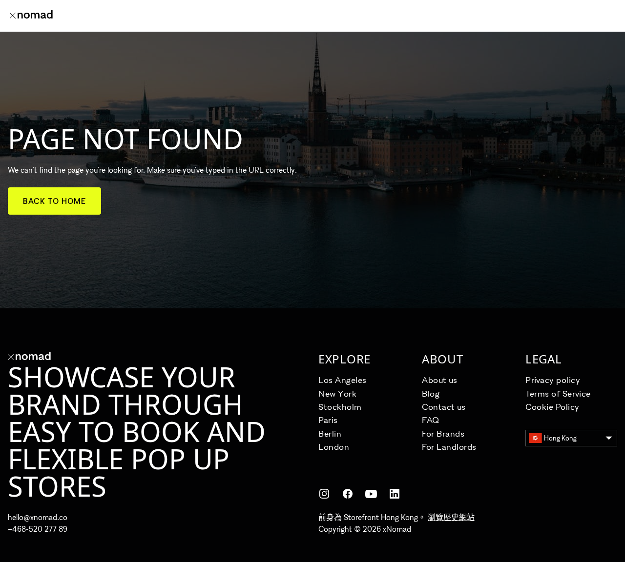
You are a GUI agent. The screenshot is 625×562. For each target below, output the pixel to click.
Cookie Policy (552, 406)
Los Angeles (342, 380)
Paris (328, 420)
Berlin (329, 433)
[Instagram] (324, 494)
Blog (430, 393)
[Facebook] (348, 494)
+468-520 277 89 (37, 529)
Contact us (443, 406)
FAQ (430, 420)
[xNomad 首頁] (31, 15)
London (333, 447)
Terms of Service (558, 393)
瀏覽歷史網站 (451, 517)
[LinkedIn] (394, 494)
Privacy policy (553, 380)
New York (337, 393)
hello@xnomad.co (37, 517)
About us (439, 380)
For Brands (443, 433)
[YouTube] (371, 494)
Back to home (54, 201)
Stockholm (340, 406)
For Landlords (449, 447)
